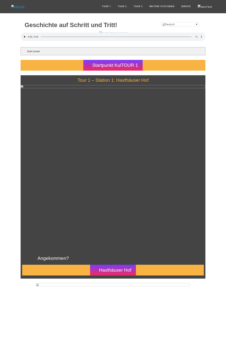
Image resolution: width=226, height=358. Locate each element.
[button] (180, 24)
